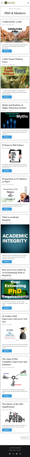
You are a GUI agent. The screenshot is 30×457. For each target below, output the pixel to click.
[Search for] (28, 3)
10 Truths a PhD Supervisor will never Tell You (14, 319)
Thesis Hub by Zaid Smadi (15, 447)
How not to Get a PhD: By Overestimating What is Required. (14, 273)
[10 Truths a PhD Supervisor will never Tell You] (15, 334)
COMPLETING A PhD (12, 22)
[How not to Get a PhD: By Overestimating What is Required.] (15, 290)
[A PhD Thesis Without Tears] (15, 77)
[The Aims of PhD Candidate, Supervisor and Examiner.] (15, 378)
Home (11, 8)
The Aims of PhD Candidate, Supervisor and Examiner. (14, 362)
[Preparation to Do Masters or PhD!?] (15, 194)
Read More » (7, 51)
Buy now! (19, 450)
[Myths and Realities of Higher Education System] (15, 120)
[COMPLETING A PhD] (15, 34)
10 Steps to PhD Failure (13, 145)
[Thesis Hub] (9, 2)
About (14, 450)
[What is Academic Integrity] (15, 238)
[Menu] (2, 3)
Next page (24, 437)
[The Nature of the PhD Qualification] (15, 417)
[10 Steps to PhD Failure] (15, 156)
